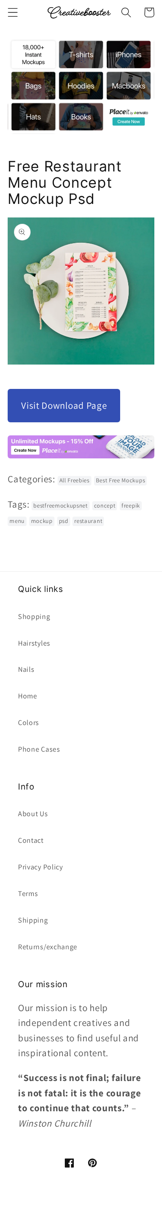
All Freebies (74, 480)
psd (63, 521)
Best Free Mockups (120, 480)
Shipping (33, 920)
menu (17, 521)
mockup (42, 521)
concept (105, 505)
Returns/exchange (47, 947)
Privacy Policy (40, 867)
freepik (131, 505)
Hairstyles (34, 643)
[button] (12, 12)
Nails (26, 669)
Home (27, 696)
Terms (28, 893)
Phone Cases (39, 749)
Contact (31, 840)
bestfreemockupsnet (60, 505)
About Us (33, 813)
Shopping (34, 616)
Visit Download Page (64, 405)
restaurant (88, 521)
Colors (28, 722)
